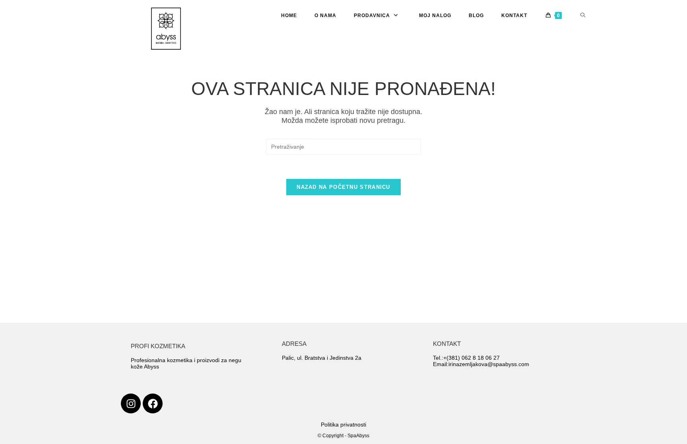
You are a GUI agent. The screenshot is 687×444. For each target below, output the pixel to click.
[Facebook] (153, 403)
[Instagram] (131, 403)
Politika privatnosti (343, 424)
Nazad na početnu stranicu (343, 187)
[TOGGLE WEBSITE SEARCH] (583, 15)
